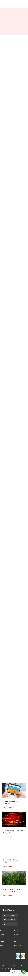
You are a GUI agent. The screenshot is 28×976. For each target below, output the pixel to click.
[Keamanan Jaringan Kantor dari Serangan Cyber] (14, 819)
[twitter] (5, 969)
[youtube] (8, 969)
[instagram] (11, 969)
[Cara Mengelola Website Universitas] (14, 790)
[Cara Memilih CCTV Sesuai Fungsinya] (14, 848)
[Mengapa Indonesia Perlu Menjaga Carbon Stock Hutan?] (14, 878)
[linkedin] (14, 969)
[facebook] (3, 969)
